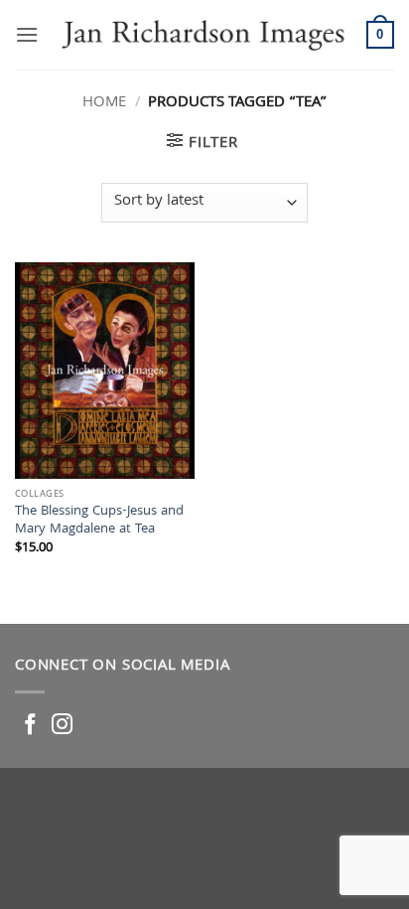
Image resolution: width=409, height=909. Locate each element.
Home (104, 103)
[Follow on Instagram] (62, 725)
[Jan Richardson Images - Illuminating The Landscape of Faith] (202, 35)
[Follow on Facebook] (30, 725)
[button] (27, 34)
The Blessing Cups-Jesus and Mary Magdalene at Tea (99, 521)
